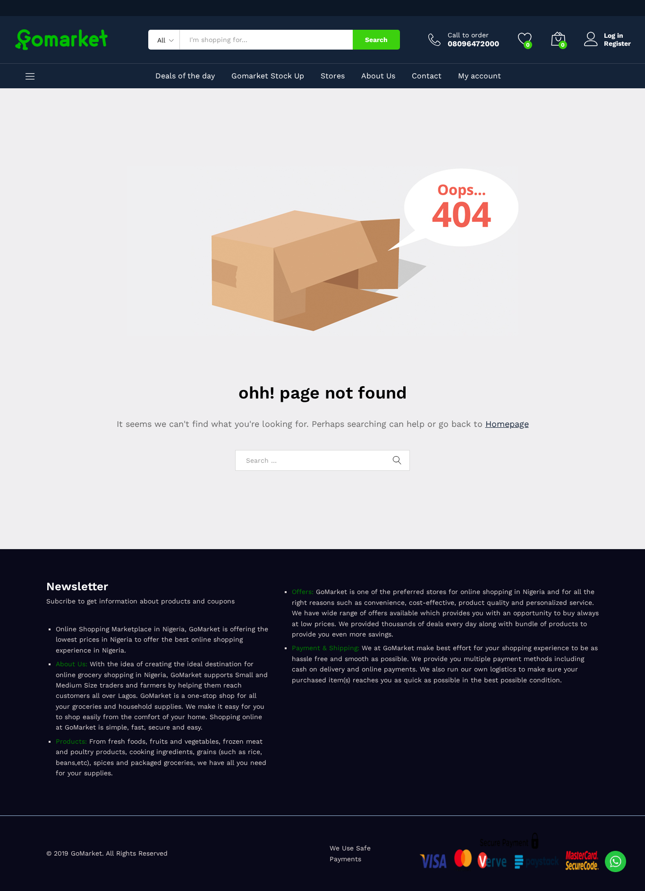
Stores (333, 76)
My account (479, 76)
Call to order (468, 35)
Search (376, 39)
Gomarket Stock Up (267, 76)
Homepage (507, 424)
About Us (378, 76)
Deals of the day (185, 76)
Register (617, 43)
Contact (426, 76)
